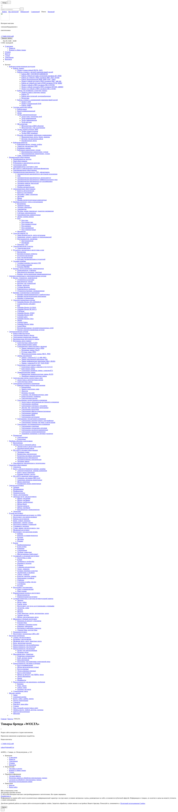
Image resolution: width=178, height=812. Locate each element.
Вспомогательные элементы (27, 254)
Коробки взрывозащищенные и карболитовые (33, 294)
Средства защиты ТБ (20, 233)
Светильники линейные (29, 404)
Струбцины (21, 584)
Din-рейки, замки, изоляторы (27, 194)
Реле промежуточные (28, 224)
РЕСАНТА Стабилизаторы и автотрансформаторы (31, 168)
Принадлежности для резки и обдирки (26, 663)
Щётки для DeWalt (23, 498)
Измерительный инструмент (27, 597)
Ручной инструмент (16, 513)
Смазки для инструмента (22, 637)
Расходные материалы (17, 635)
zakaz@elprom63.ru (7, 747)
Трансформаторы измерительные (29, 215)
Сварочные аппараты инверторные (29, 480)
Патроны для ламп (28, 393)
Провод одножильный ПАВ (31, 103)
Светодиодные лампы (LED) (27, 343)
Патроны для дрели (24, 689)
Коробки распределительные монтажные (31, 296)
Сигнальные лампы (20, 165)
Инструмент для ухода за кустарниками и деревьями (35, 606)
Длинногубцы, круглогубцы (27, 630)
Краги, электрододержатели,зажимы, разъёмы (29, 469)
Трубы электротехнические (27, 115)
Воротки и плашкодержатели (27, 535)
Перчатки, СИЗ (22, 244)
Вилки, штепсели (23, 285)
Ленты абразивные (24, 676)
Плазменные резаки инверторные (29, 483)
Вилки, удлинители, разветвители (25, 278)
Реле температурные (28, 229)
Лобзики (16, 487)
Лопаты (20, 610)
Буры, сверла (21, 686)
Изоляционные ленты (29, 141)
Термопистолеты (19, 493)
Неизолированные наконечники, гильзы (35, 153)
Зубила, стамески (23, 574)
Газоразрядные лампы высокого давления (32, 346)
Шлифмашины (18, 489)
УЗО (18, 176)
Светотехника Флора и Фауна (23, 335)
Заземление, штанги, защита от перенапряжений (34, 237)
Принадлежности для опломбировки (26, 645)
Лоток (19, 113)
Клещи (19, 559)
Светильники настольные (30, 417)
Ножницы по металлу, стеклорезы (29, 621)
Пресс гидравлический (25, 589)
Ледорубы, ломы (23, 608)
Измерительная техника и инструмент (26, 593)
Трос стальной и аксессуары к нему (25, 708)
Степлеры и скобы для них (26, 582)
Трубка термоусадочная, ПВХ (27, 129)
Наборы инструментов (21, 519)
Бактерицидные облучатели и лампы (26, 339)
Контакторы (21, 252)
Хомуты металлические (21, 712)
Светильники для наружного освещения (31, 419)
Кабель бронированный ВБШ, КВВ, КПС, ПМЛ (38, 79)
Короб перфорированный (26, 111)
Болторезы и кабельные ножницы (29, 628)
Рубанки (20, 565)
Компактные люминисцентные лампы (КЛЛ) (37, 374)
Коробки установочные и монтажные (26, 293)
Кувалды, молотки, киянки (26, 576)
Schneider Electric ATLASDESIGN (29, 302)
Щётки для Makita (23, 500)
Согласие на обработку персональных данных (25, 780)
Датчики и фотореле (24, 207)
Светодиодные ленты (24, 382)
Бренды (7, 54)
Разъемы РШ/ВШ (23, 267)
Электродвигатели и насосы (23, 246)
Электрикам (9, 57)
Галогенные (21, 439)
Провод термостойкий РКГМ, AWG (30, 70)
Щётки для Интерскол (25, 502)
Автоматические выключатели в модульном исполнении (37, 174)
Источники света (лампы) (22, 341)
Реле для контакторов (24, 257)
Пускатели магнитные (25, 255)
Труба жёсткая (26, 122)
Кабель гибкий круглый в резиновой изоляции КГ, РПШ (41, 76)
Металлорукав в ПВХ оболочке (32, 126)
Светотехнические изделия (18, 331)
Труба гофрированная (29, 120)
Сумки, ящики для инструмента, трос (26, 528)
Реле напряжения (27, 228)
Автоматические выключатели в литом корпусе (34, 178)
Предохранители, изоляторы (27, 239)
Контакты (8, 59)
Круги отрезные (23, 669)
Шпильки (16, 713)
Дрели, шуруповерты (20, 495)
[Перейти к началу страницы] (3, 809)
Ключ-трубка (21, 547)
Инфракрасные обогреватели (27, 458)
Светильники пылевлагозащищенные (34, 430)
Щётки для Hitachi (23, 508)
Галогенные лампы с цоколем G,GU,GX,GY (37, 367)
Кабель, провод (18, 68)
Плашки (20, 541)
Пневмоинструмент (20, 632)
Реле (18, 218)
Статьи (7, 55)
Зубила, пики (22, 687)
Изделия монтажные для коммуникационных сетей (35, 328)
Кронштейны (26, 387)
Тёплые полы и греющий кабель (24, 445)
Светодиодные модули (29, 398)
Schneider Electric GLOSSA (26, 307)
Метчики (20, 539)
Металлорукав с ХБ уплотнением (33, 128)
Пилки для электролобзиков (27, 650)
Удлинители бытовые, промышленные (30, 291)
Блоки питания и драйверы (31, 396)
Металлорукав (22, 124)
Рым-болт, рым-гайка (20, 704)
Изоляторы (25, 242)
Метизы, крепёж (15, 693)
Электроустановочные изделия (24, 300)
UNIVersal (20, 311)
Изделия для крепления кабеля (32, 139)
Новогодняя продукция (21, 333)
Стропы (16, 706)
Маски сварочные (23, 482)
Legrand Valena (22, 322)
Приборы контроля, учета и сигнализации (28, 202)
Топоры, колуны (23, 615)
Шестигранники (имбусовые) (27, 554)
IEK (18, 306)
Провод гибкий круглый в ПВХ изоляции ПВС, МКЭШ (41, 81)
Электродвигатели (23, 248)
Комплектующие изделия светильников (31, 385)
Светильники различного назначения (26, 383)
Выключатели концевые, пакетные (29, 272)
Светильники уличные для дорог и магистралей (38, 422)
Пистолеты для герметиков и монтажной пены (33, 661)
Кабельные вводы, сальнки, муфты (29, 144)
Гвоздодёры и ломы (24, 558)
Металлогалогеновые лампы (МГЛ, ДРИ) (35, 354)
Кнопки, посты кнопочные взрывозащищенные (34, 274)
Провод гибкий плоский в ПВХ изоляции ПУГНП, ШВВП (42, 87)
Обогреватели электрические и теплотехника (29, 463)
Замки (15, 695)
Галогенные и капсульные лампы (29, 365)
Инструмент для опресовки (22, 587)
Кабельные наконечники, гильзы (28, 150)
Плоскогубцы (22, 623)
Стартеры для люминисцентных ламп (34, 394)
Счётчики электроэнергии (26, 213)
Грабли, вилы (22, 604)
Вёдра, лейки (22, 602)
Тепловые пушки (23, 452)
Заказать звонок (7, 38)
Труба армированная (28, 118)
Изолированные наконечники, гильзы (34, 152)
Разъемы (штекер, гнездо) (26, 474)
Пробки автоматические (25, 187)
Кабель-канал (22, 109)
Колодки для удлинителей (26, 283)
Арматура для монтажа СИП (27, 146)
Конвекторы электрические (27, 454)
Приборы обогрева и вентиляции (21, 441)
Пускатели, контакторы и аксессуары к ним (28, 250)
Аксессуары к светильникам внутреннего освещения (40, 402)
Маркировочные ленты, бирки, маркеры (35, 137)
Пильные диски (22, 652)
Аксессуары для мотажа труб (31, 116)
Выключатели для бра (25, 281)
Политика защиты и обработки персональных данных (28, 778)
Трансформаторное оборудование (25, 170)
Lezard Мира (21, 326)
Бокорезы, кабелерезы (25, 626)
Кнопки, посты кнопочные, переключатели (28, 268)
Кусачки (20, 585)
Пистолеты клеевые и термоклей (24, 524)
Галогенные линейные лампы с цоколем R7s (37, 370)
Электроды (17, 467)
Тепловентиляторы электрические (29, 459)
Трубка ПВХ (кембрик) (29, 133)
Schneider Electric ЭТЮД (25, 313)
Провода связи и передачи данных (33, 92)
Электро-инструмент (16, 485)
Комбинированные (24, 545)
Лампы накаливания (24, 356)
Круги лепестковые (24, 673)
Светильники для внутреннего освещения (32, 400)
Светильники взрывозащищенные (33, 432)
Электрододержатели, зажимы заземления (32, 471)
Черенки (20, 600)
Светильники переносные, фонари (25, 337)
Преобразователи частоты (22, 159)
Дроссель (24, 391)
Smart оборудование (20, 161)
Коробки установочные (25, 298)
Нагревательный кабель (25, 448)
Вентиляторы (18, 443)
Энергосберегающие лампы (27, 344)
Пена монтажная (23, 660)
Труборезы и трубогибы (25, 561)
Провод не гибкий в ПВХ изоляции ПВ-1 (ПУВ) (38, 89)
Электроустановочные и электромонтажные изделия (27, 276)
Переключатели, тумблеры (26, 270)
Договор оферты (15, 776)
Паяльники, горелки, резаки (23, 522)
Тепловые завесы (23, 461)
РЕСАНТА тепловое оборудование (25, 450)
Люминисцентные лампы (26, 372)
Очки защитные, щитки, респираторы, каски (33, 613)
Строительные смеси (20, 691)
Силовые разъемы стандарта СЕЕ (29, 263)
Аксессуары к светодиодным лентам (30, 380)
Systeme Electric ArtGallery (26, 304)
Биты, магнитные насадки (22, 643)
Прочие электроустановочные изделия (30, 330)
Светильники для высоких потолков (34, 428)
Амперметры (21, 209)
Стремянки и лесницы (21, 526)
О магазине (9, 46)
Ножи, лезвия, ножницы (21, 521)
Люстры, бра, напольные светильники (34, 407)
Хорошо (4, 807)
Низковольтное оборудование (19, 157)
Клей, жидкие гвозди (24, 658)
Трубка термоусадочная (29, 131)
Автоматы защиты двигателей (28, 183)
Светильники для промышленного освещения (33, 424)
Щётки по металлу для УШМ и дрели (30, 674)
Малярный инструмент (21, 530)
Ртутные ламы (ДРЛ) (28, 352)
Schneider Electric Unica (25, 318)
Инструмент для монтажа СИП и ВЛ (26, 634)
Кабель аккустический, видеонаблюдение (36, 96)
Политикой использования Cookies (132, 803)
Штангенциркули (23, 595)
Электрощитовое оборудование (24, 189)
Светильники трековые (29, 413)
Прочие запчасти (23, 506)
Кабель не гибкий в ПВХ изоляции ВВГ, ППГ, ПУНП (40, 77)
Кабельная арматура (20, 142)
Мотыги (20, 611)
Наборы (20, 534)
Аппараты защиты (23, 185)
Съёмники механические (26, 567)
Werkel (19, 320)
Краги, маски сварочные (26, 472)
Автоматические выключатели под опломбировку (35, 181)
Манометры (21, 231)
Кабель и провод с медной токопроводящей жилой (35, 72)
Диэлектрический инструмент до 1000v (27, 515)
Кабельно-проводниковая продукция (22, 66)
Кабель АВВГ (26, 105)
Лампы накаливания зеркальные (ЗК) (34, 359)
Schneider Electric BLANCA (27, 309)
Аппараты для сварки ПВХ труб (28, 478)
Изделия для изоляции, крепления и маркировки (34, 135)
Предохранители (27, 241)
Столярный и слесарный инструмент (26, 556)
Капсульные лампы (28, 369)
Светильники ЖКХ (28, 415)
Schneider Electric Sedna (25, 324)
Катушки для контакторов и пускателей (31, 259)
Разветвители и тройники (26, 289)
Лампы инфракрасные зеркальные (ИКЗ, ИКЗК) (38, 361)
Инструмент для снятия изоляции (25, 517)
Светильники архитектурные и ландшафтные (37, 420)
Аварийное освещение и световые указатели (37, 433)
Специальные (22, 550)
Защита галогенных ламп (30, 389)
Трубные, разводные (24, 552)
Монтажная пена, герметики (23, 654)
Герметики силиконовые (26, 656)
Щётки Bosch (22, 504)
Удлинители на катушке (25, 280)
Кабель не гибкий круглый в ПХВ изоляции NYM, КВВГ (41, 83)
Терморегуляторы (23, 205)
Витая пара (25, 98)
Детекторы (17, 511)
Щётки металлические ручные (28, 667)
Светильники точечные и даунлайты (34, 406)
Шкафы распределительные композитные (32, 200)
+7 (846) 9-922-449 (7, 36)
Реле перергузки (27, 222)
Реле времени (26, 226)
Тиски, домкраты (23, 569)
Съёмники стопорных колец (27, 624)
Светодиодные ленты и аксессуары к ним (28, 378)
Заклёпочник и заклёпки (26, 572)
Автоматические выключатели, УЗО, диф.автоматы (31, 172)
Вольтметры (21, 204)
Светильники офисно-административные (36, 411)
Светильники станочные (30, 426)
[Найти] (22, 9)
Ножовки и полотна (24, 563)
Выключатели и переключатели (28, 509)
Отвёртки (20, 580)
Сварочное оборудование (18, 465)
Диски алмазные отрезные (26, 671)
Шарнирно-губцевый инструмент (25, 619)
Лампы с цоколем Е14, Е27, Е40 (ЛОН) (35, 363)
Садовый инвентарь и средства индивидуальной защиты (33, 598)
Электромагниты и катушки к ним (25, 166)
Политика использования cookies (20, 781)
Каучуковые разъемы (24, 265)
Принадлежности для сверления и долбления (29, 682)
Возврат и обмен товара (17, 50)
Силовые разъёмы (19, 261)
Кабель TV (25, 94)
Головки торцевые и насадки (27, 571)
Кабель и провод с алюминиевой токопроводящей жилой (37, 100)
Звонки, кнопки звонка (25, 217)
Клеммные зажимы (24, 148)
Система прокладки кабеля (22, 107)
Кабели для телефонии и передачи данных (32, 90)
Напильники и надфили (25, 578)
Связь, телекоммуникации (26, 155)
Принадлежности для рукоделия (24, 647)
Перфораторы (18, 491)
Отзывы (8, 52)
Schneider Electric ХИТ (25, 315)
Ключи (15, 543)
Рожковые (20, 548)
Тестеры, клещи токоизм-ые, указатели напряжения (35, 211)
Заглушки (20, 196)
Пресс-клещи (22, 591)
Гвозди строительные (20, 700)
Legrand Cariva (22, 317)
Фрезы (19, 678)
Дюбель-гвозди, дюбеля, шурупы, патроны (28, 710)
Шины (19, 198)
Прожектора (17, 435)
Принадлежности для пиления (24, 648)
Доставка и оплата (15, 768)
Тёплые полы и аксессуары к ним (29, 446)
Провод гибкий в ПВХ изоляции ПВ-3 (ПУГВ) (38, 85)
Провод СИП (26, 102)
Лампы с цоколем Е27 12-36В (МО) (33, 357)
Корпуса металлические (25, 191)
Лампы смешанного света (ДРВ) (32, 348)
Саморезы (16, 702)
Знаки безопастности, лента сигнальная (31, 235)
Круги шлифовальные (25, 665)
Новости (12, 48)
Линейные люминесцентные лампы (34, 376)
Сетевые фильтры (23, 287)
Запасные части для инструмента (24, 496)
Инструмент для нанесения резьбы (25, 532)
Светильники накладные (30, 409)
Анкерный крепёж (19, 697)
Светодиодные (22, 437)
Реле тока (24, 220)
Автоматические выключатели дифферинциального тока (37, 179)
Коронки (20, 684)
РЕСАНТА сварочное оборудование (26, 476)
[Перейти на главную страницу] (5, 20)
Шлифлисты (21, 680)
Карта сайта (13, 787)
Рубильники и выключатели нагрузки (26, 163)
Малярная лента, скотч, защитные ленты (27, 641)
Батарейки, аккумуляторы (22, 639)
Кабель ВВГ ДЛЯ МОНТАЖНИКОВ (34, 74)
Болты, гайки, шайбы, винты (23, 699)
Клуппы (20, 537)
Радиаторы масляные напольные (28, 456)
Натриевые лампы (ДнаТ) (30, 350)
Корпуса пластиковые (25, 192)
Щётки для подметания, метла (28, 617)
